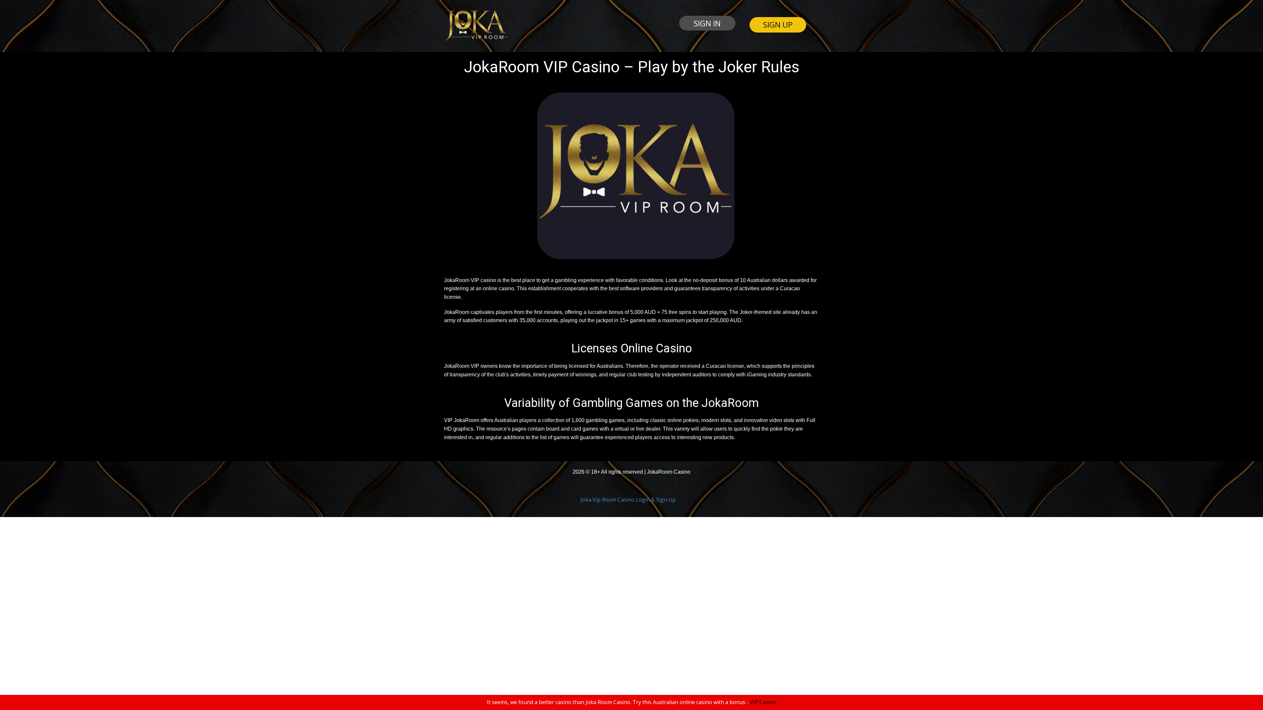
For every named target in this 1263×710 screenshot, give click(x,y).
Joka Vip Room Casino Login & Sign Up (628, 499)
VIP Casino (763, 702)
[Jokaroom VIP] (476, 25)
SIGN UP (778, 24)
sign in (707, 23)
